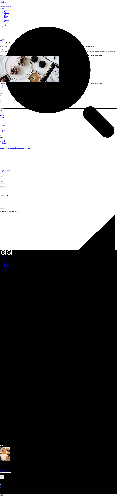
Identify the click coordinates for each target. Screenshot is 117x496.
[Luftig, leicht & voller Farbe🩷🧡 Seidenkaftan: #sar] (19, 152)
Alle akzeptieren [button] (16, 474)
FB (0, 5)
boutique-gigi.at (2, 186)
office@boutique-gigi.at (3, 184)
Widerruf (3, 172)
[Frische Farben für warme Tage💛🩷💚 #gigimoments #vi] (97, 155)
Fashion (7, 148)
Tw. (3, 108)
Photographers (8, 85)
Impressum (3, 169)
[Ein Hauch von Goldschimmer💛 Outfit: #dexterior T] (19, 156)
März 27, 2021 (2, 113)
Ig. (2, 108)
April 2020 (3, 141)
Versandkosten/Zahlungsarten (6, 170)
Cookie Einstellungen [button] (3, 474)
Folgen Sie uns (7, 4)
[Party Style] (0, 118)
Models (4, 85)
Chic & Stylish (2, 115)
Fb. (0, 108)
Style (29, 148)
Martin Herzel (3, 39)
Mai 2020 (3, 140)
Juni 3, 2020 (2, 117)
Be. (1, 108)
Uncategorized (4, 132)
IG (1, 5)
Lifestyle (3, 129)
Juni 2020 (3, 139)
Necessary (2, 484)
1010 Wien (3, 465)
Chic (2, 126)
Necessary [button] (1, 483)
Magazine (10, 148)
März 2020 (3, 142)
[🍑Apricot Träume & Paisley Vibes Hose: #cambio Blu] (97, 152)
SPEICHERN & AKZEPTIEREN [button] (5, 489)
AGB (2, 171)
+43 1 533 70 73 (2, 183)
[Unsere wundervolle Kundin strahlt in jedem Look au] (58, 153)
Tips (2, 131)
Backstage (1, 85)
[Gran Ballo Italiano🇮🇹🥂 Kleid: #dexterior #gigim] (58, 155)
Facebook (1, 176)
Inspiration (3, 29)
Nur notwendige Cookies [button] (10, 474)
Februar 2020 (4, 143)
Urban (3, 133)
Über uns (1, 4)
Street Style (3, 130)
